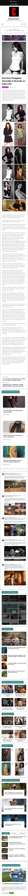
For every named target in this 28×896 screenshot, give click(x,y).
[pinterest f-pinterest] (15, 4)
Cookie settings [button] (5, 893)
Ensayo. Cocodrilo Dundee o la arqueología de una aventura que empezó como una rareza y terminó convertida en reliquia (14, 793)
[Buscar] (22, 24)
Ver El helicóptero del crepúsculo (7, 695)
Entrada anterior (5, 376)
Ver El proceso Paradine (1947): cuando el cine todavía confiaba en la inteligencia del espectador (7, 708)
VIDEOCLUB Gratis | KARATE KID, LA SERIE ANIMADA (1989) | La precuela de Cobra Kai (13, 385)
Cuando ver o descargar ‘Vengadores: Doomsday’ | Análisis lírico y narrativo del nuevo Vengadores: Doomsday (17, 855)
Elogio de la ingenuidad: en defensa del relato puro (7, 740)
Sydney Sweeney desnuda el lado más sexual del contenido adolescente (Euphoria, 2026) (12, 461)
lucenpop (7, 408)
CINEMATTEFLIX (13, 19)
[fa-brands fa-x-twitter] (12, 4)
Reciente (5, 833)
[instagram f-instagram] (14, 4)
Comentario (22, 833)
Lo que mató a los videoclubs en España (20, 727)
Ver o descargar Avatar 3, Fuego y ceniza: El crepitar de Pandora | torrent (17, 837)
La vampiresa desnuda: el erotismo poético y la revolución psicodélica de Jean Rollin (20, 708)
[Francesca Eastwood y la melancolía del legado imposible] (14, 401)
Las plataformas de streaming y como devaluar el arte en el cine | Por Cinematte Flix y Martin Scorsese (13, 884)
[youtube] (16, 4)
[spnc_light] (25, 24)
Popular (14, 833)
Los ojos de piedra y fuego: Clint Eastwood (20, 740)
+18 (14, 611)
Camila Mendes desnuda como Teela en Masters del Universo (12, 436)
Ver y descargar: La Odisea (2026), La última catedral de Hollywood (13, 825)
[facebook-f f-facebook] (11, 4)
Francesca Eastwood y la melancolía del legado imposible (13, 411)
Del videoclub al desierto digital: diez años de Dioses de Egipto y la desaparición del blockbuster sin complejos (17, 656)
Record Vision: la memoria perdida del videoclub (7, 727)
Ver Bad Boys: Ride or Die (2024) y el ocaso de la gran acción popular (13, 641)
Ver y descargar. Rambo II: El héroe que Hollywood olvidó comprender (14, 809)
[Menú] (2, 24)
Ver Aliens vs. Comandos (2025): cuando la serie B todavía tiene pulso (17, 648)
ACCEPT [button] (11, 893)
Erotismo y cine (5, 87)
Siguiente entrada (6, 382)
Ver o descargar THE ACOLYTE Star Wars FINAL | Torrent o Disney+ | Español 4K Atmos (14, 379)
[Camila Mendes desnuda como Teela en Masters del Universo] (14, 426)
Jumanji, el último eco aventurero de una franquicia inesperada (16, 672)
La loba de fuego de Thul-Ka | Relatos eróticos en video (20, 695)
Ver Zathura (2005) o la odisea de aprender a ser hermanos (17, 664)
